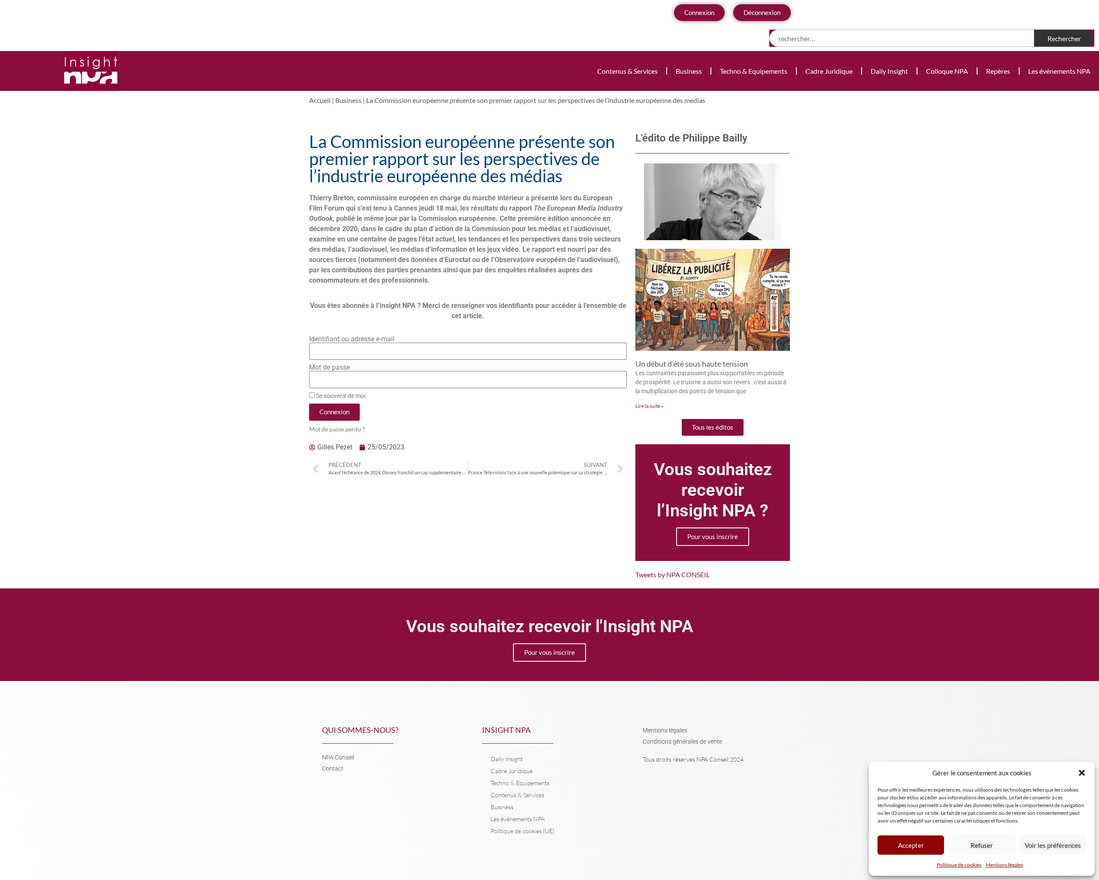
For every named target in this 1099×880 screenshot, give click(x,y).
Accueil (320, 100)
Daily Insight (889, 71)
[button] (1082, 772)
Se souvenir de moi (340, 395)
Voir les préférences (1053, 845)
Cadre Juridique (829, 71)
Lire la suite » (649, 406)
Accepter (911, 845)
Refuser (982, 845)
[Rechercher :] (901, 38)
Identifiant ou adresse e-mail (352, 339)
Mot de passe (329, 367)
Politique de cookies (959, 865)
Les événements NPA (1059, 71)
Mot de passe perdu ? (337, 429)
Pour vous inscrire (712, 536)
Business (689, 71)
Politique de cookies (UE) (522, 831)
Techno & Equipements (753, 71)
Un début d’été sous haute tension (691, 363)
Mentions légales (1004, 865)
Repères (998, 71)
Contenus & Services (627, 71)
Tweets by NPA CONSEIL (672, 574)
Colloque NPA (947, 71)
